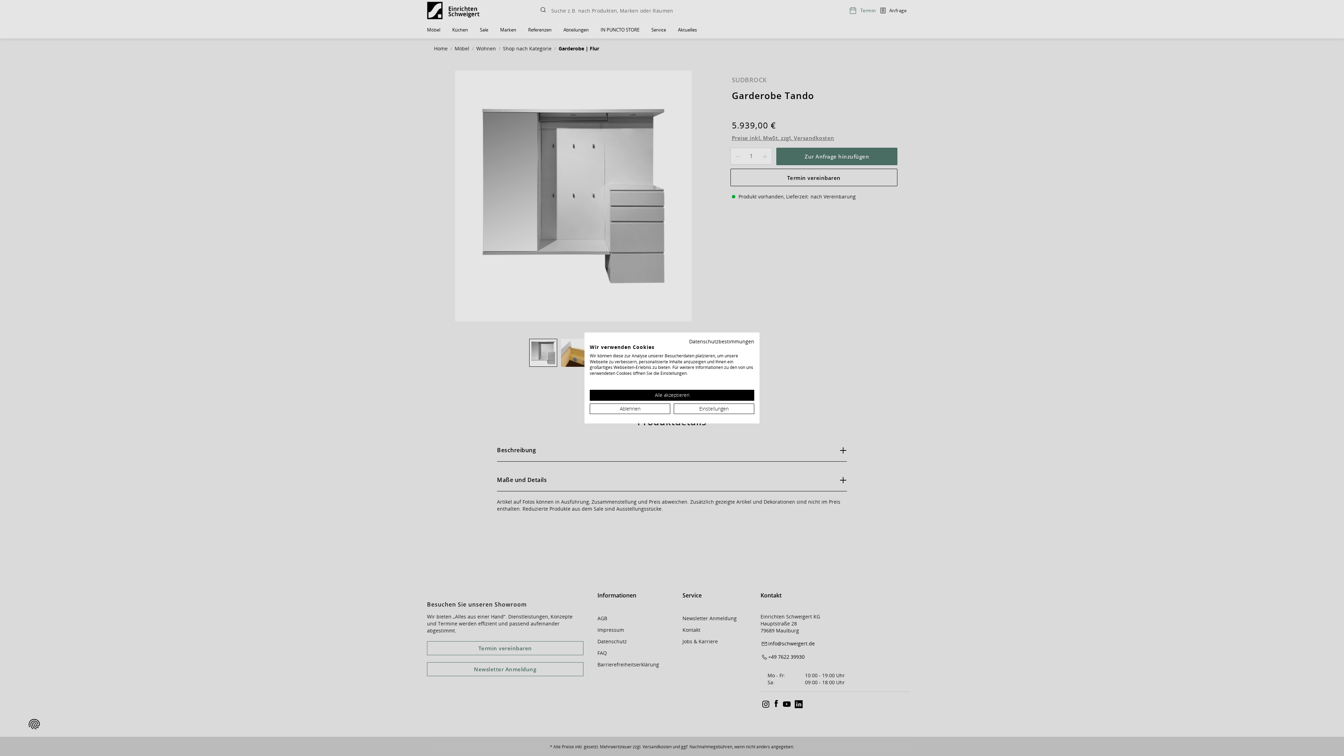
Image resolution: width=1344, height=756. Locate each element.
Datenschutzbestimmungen (721, 341)
